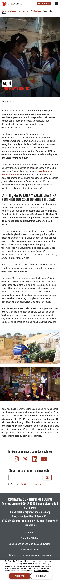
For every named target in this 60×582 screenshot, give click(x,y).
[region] (30, 571)
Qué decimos (25, 11)
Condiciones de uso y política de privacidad (30, 544)
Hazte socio (43, 3)
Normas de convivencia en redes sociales (30, 555)
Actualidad (36, 11)
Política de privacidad (31, 484)
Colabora (30, 532)
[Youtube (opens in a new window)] (44, 459)
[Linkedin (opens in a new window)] (35, 459)
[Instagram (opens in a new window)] (16, 459)
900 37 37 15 (28, 503)
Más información (41, 571)
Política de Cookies (30, 549)
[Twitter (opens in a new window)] (25, 459)
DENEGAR (41, 576)
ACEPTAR (20, 576)
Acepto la (26, 484)
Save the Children (9, 11)
